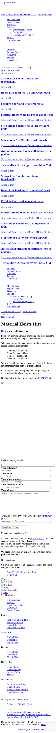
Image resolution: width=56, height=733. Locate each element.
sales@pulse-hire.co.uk (42, 14)
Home (4, 331)
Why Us (11, 602)
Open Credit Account (11, 70)
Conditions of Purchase (17, 692)
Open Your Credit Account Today (22, 572)
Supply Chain (13, 22)
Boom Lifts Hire (14, 625)
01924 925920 (44, 378)
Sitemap (10, 674)
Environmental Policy (22, 30)
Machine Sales (13, 19)
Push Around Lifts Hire (17, 620)
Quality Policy (19, 32)
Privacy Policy (13, 672)
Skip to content (8, 2)
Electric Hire (12, 642)
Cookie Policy (13, 667)
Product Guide (13, 52)
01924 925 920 (16, 14)
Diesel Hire (12, 640)
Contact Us (12, 60)
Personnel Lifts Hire (16, 627)
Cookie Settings (14, 669)
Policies (10, 27)
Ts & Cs (10, 37)
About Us (11, 55)
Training (11, 57)
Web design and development (31, 729)
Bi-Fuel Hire (12, 637)
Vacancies (11, 24)
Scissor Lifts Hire (15, 622)
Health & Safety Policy (23, 35)
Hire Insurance (13, 40)
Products (11, 49)
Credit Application (15, 605)
